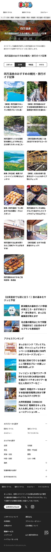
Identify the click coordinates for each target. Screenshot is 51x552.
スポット (9, 64)
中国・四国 (8, 458)
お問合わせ (8, 525)
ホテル (41, 64)
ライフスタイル (32, 433)
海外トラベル (26, 12)
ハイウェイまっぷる (11, 539)
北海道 (29, 445)
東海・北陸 (8, 454)
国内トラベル (7, 12)
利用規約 (7, 521)
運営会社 (29, 517)
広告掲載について (32, 525)
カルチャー (44, 12)
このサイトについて (11, 517)
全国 (5, 445)
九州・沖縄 (31, 458)
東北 (5, 450)
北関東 (23, 17)
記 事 (20, 64)
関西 (29, 454)
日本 (8, 17)
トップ (3, 17)
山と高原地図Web (32, 535)
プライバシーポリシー (33, 521)
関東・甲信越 (15, 17)
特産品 (31, 64)
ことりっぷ (8, 535)
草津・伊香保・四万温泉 (34, 17)
